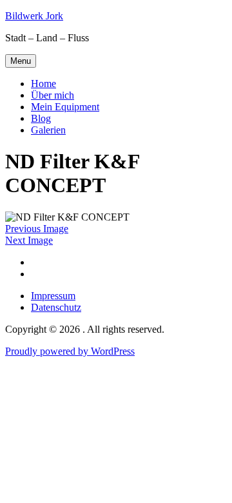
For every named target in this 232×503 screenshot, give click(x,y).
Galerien (48, 129)
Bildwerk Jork (34, 15)
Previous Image (36, 228)
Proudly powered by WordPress (70, 351)
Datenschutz (56, 307)
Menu (20, 61)
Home (43, 83)
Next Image (29, 240)
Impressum (53, 295)
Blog (41, 118)
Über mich (52, 95)
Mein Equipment (65, 106)
